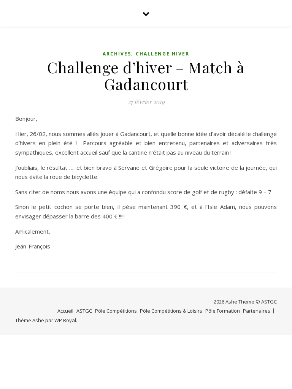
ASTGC (84, 310)
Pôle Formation (222, 310)
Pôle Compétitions (116, 310)
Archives (117, 54)
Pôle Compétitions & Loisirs (171, 310)
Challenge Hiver (162, 54)
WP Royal (65, 320)
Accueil (65, 310)
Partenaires (256, 310)
